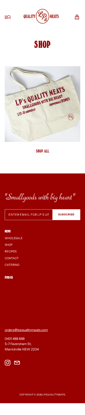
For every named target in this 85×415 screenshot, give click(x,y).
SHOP (9, 245)
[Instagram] (7, 363)
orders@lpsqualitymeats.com (26, 330)
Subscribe (66, 214)
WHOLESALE (14, 238)
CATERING (12, 265)
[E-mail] (17, 363)
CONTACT (12, 258)
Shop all (42, 150)
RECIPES (11, 251)
